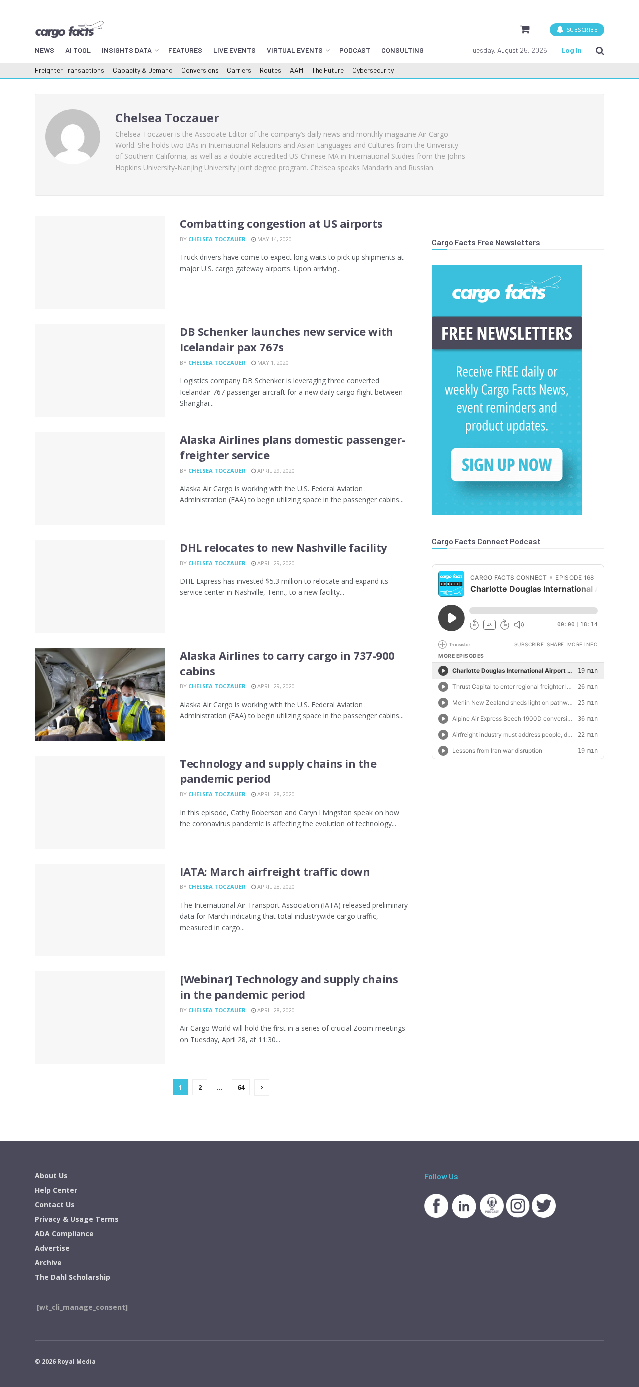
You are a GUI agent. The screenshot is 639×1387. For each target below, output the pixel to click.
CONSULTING (402, 50)
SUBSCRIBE (581, 29)
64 (240, 1087)
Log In (571, 50)
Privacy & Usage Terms (77, 1219)
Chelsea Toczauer (217, 239)
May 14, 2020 (274, 239)
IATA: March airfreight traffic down (275, 871)
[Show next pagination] (261, 1087)
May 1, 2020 (272, 362)
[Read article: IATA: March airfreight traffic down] (100, 910)
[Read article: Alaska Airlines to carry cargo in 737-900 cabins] (100, 694)
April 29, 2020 (275, 470)
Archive (48, 1262)
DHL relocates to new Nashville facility (283, 547)
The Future (328, 70)
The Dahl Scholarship (72, 1277)
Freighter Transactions (69, 70)
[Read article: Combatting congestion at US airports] (100, 262)
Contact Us (55, 1204)
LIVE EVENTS (234, 50)
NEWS (44, 50)
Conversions (200, 70)
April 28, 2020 (275, 794)
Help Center (56, 1190)
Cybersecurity (373, 70)
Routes (270, 70)
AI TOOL (78, 50)
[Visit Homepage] (69, 29)
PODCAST (354, 50)
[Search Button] (600, 50)
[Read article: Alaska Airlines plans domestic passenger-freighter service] (100, 478)
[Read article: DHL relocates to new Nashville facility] (100, 586)
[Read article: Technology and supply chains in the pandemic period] (100, 802)
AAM (296, 70)
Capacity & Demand (143, 70)
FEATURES (185, 50)
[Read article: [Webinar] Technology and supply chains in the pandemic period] (100, 1017)
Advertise (52, 1248)
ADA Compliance (64, 1233)
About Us (51, 1175)
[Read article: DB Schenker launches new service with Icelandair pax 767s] (100, 370)
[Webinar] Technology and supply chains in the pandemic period (289, 986)
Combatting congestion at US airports (281, 223)
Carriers (239, 70)
